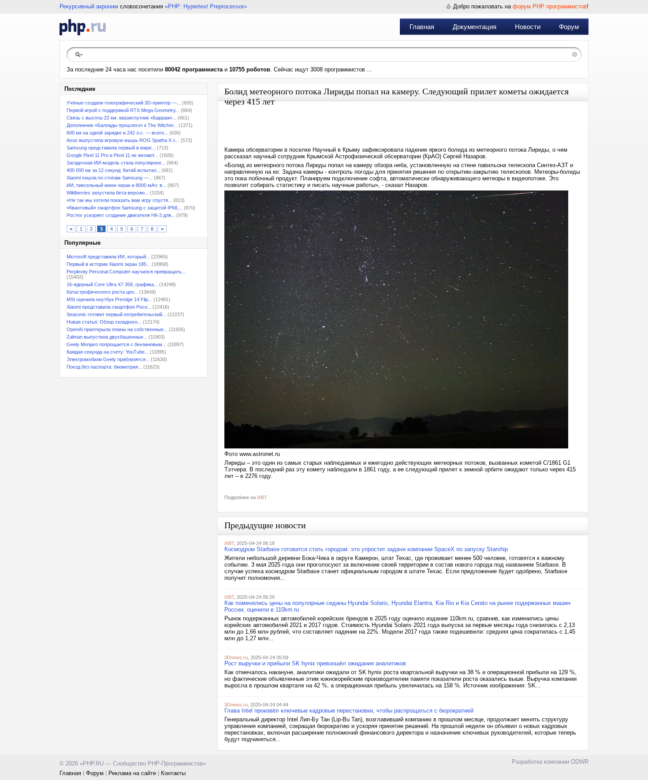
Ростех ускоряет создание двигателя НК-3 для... (121, 215)
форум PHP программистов (550, 6)
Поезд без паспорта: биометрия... (104, 366)
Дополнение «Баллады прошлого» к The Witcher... (122, 125)
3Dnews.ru (236, 657)
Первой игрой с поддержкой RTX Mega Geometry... (123, 110)
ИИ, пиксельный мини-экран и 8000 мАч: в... (116, 185)
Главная (422, 26)
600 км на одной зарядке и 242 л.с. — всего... (117, 132)
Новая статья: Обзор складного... (104, 322)
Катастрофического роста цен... (102, 292)
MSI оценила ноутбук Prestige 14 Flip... (109, 299)
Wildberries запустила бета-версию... (108, 192)
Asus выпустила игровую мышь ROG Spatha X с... (123, 140)
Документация (474, 26)
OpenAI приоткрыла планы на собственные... (117, 329)
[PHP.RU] (83, 27)
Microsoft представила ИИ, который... (108, 256)
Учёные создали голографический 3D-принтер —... (124, 102)
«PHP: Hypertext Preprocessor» (206, 6)
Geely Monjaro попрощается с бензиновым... (116, 344)
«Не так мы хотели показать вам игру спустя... (119, 200)
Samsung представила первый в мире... (111, 147)
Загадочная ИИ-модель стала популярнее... (116, 162)
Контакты (173, 773)
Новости (527, 26)
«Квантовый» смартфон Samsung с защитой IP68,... (124, 207)
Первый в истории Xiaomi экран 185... (108, 264)
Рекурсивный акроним (89, 6)
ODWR (579, 761)
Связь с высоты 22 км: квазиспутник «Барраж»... (121, 117)
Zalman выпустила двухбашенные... (107, 337)
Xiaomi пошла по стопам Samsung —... (110, 177)
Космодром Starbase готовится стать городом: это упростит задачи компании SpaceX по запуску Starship (366, 549)
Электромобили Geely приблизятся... (108, 359)
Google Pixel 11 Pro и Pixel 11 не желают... (112, 155)
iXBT (262, 497)
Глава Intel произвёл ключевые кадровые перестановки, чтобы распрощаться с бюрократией (348, 710)
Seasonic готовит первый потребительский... (116, 314)
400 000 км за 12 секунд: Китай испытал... (113, 170)
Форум (569, 26)
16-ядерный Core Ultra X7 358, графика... (112, 284)
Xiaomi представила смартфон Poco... (109, 307)
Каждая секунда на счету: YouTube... (108, 352)
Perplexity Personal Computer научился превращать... (126, 271)
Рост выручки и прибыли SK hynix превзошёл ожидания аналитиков (315, 663)
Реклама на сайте (132, 773)
